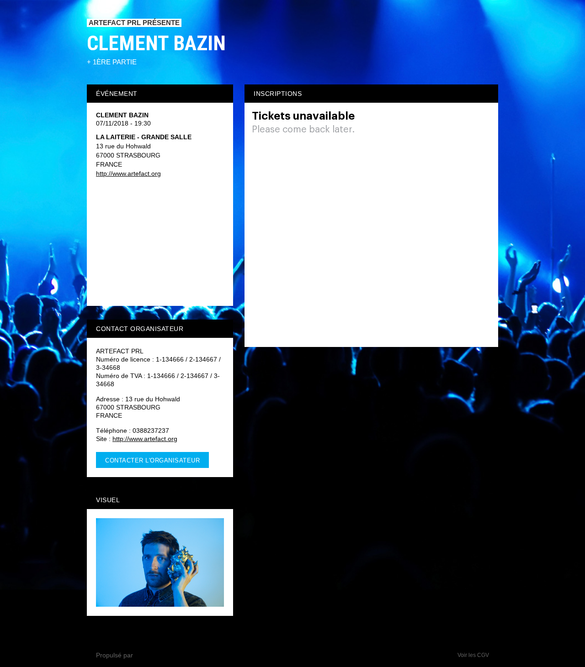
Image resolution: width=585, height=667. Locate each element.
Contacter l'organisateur (152, 460)
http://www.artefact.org (128, 173)
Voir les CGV (473, 655)
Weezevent (151, 655)
